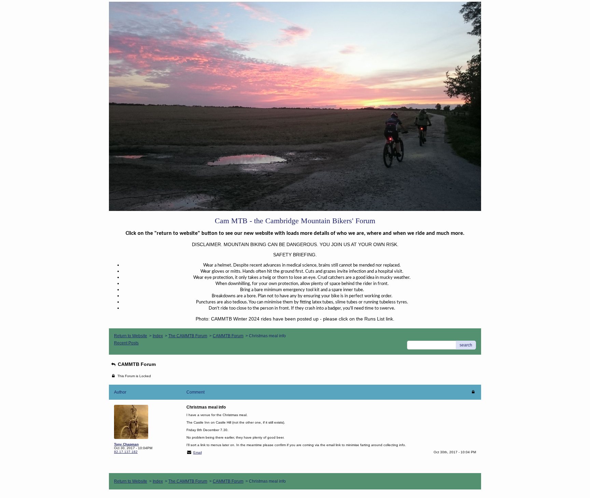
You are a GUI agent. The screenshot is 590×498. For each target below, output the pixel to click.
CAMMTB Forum (228, 335)
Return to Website (130, 335)
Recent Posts (126, 343)
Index (158, 335)
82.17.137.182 (126, 452)
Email (197, 452)
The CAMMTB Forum (187, 335)
